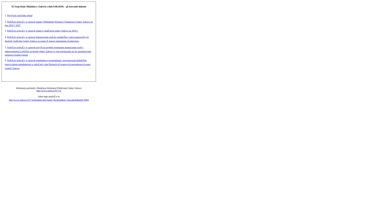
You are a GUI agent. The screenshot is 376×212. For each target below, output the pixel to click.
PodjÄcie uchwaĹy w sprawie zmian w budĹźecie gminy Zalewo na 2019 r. (42, 31)
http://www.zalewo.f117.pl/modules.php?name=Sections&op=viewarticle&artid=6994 (49, 100)
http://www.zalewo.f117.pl (48, 91)
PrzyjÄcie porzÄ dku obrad (19, 15)
